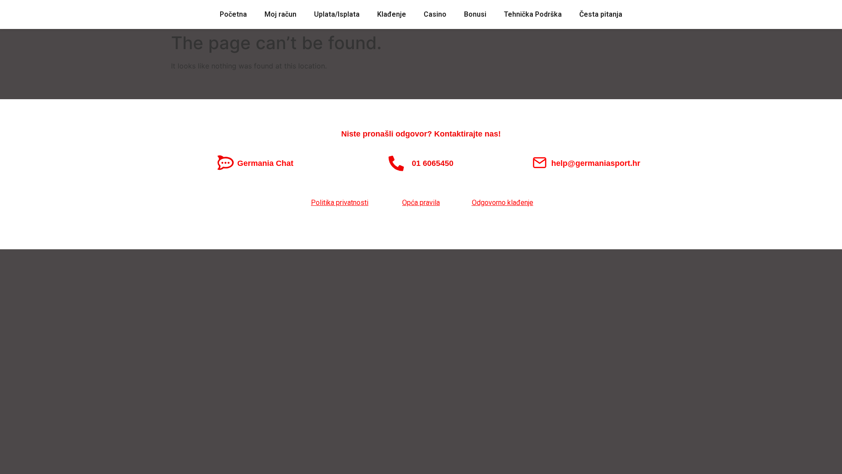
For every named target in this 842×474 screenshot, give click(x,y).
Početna (233, 14)
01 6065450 (432, 163)
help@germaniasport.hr (595, 163)
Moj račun (280, 14)
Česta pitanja (600, 14)
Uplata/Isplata (337, 14)
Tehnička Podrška (533, 14)
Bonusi (475, 14)
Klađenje (391, 14)
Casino (435, 14)
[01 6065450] (396, 163)
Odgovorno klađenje (502, 202)
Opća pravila (421, 202)
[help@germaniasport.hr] (539, 162)
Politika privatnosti (339, 202)
